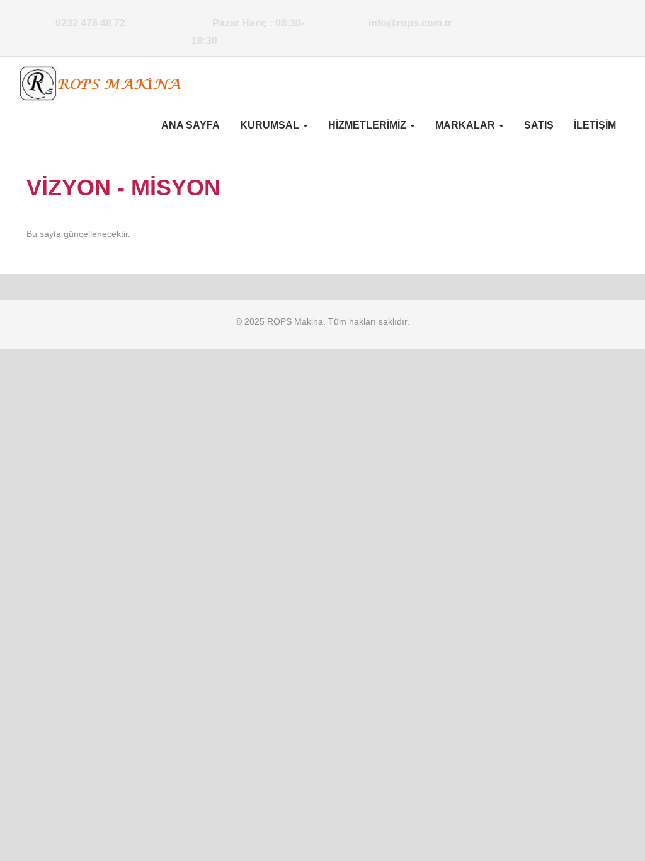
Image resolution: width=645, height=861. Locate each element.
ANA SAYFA (190, 125)
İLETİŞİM (595, 125)
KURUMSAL (271, 125)
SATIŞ (539, 125)
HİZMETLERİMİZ (368, 125)
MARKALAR (466, 125)
